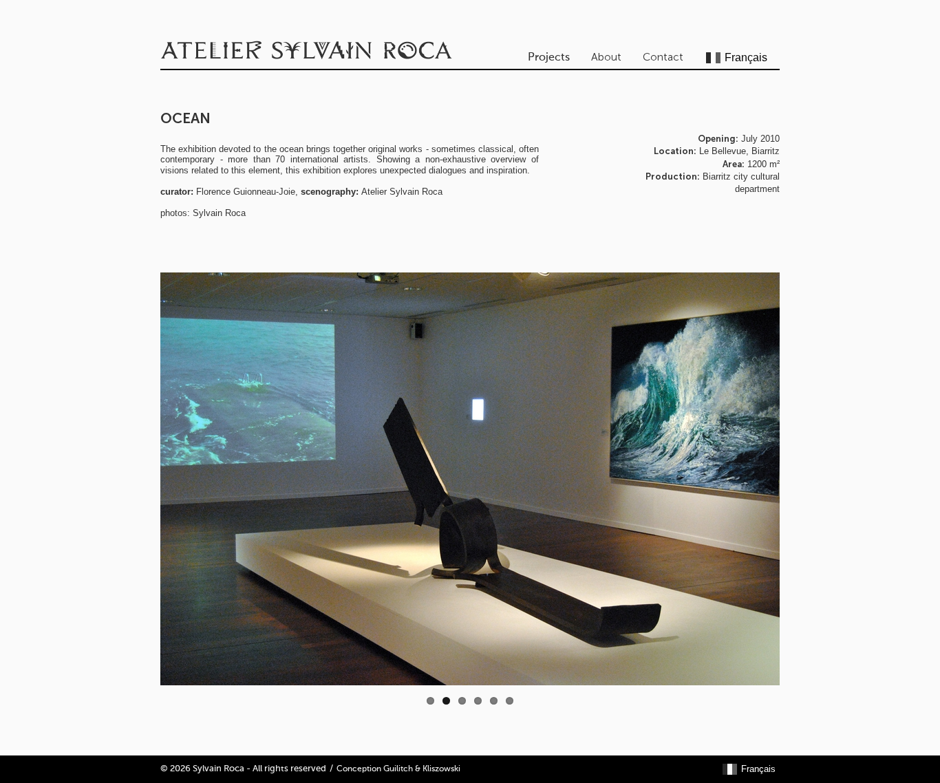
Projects (549, 57)
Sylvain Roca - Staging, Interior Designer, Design (307, 51)
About (606, 56)
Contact (663, 56)
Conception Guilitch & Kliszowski (398, 769)
